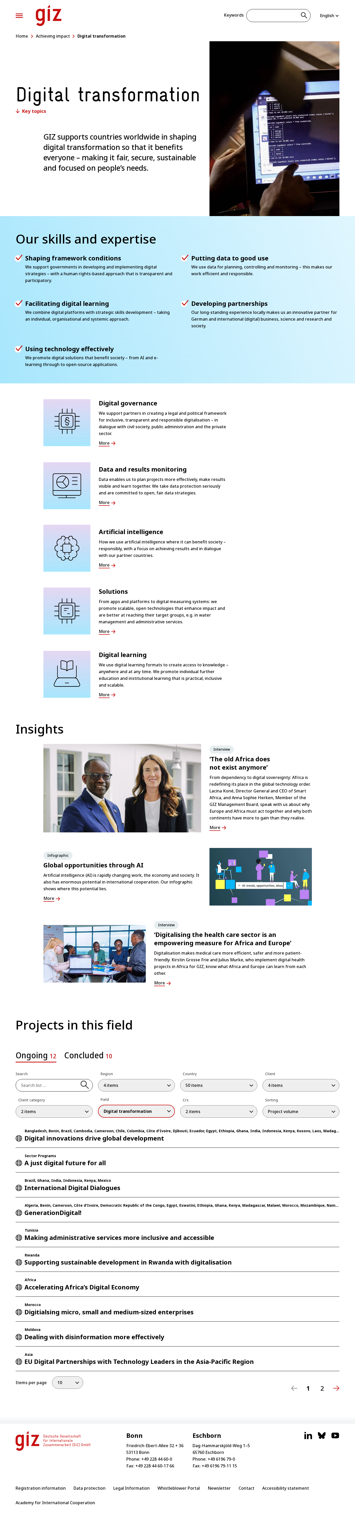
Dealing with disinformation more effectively (94, 1336)
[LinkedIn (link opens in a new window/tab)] (308, 1438)
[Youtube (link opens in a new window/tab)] (335, 1438)
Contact (246, 1488)
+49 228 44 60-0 (156, 1459)
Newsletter (219, 1488)
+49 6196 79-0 (221, 1459)
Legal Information (131, 1488)
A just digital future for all (65, 1162)
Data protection (90, 1488)
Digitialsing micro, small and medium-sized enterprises (109, 1312)
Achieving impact (53, 36)
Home (22, 36)
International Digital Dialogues (72, 1187)
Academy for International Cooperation (55, 1503)
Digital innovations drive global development (94, 1138)
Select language (329, 15)
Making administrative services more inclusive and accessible (119, 1237)
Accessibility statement (285, 1488)
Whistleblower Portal (178, 1488)
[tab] (36, 1057)
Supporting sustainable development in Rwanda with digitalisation (128, 1262)
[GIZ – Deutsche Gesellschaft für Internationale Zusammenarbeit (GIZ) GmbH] (48, 15)
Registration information (41, 1488)
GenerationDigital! (52, 1212)
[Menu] (19, 16)
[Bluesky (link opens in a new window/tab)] (322, 1438)
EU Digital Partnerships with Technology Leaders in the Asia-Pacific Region (139, 1361)
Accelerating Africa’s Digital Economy (81, 1287)
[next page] (336, 1388)
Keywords (234, 15)
